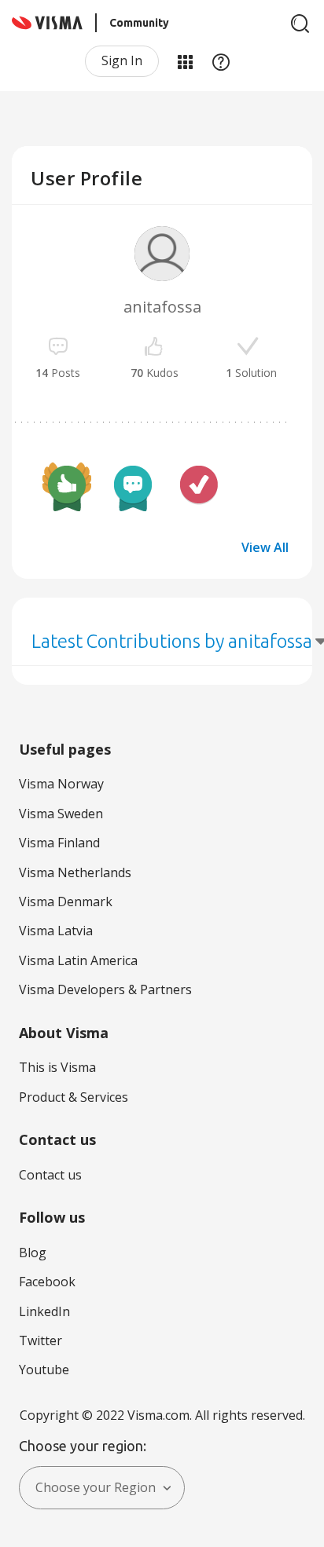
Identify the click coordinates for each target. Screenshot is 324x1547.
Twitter (40, 1340)
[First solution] (199, 487)
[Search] (300, 23)
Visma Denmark (65, 901)
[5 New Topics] (133, 487)
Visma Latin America (78, 960)
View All (265, 547)
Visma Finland (59, 842)
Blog (32, 1252)
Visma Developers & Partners (105, 989)
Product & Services (73, 1097)
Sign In (121, 60)
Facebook (47, 1281)
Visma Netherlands (75, 872)
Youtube (44, 1369)
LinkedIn (44, 1311)
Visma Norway (61, 783)
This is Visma (57, 1067)
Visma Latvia (56, 930)
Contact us (50, 1174)
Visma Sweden (61, 813)
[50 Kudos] (67, 487)
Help (221, 61)
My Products (185, 61)
